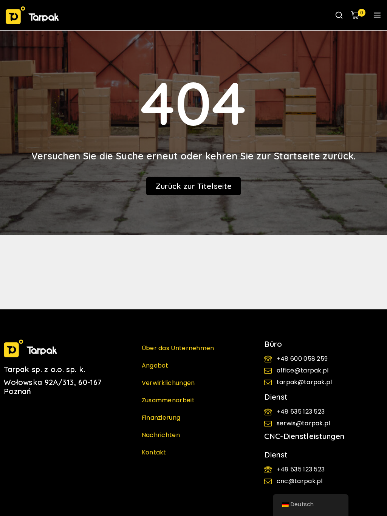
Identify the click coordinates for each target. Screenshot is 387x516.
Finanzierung (161, 417)
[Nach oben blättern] (368, 478)
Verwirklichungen (168, 383)
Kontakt (154, 452)
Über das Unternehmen (178, 348)
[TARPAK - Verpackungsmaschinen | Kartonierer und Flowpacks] (32, 15)
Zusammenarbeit (168, 400)
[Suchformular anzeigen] (339, 15)
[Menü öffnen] (377, 15)
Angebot (155, 365)
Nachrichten (161, 435)
